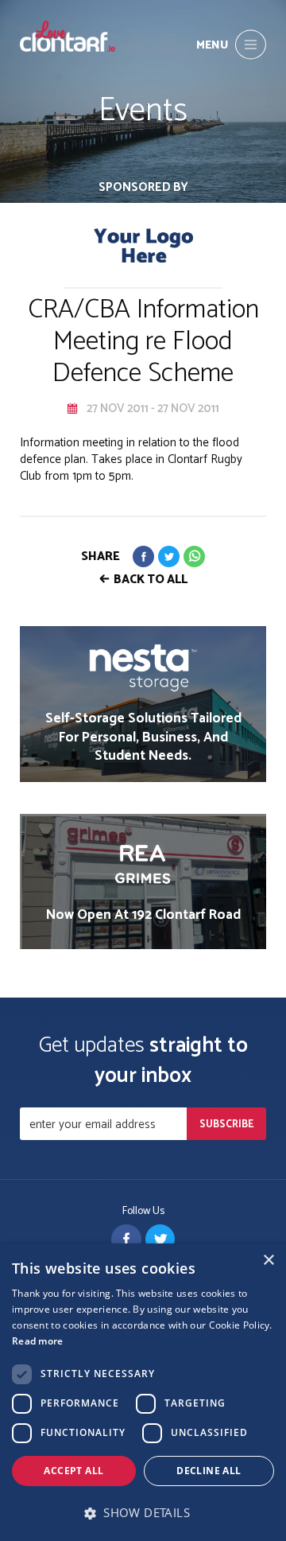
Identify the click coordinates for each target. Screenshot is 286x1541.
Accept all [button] (73, 1470)
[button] (143, 1513)
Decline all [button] (208, 1470)
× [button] (268, 1261)
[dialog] (143, 1392)
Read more (38, 1341)
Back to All (150, 579)
